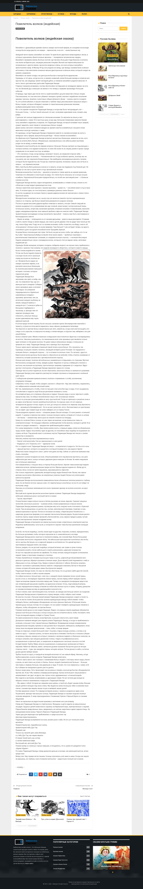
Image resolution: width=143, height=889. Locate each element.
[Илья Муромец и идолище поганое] (102, 78)
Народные (17, 14)
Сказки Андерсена (59, 868)
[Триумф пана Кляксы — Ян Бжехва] (27, 808)
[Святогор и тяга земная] (102, 68)
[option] (111, 859)
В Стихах (61, 14)
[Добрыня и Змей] (102, 98)
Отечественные (46, 14)
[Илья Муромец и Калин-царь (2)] (102, 88)
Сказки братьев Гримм (111, 862)
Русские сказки (58, 851)
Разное (84, 14)
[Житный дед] (113, 52)
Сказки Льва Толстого (60, 860)
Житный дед (113, 59)
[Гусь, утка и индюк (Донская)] (53, 808)
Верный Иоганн (111, 866)
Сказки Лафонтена (59, 856)
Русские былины (113, 55)
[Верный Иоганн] (111, 858)
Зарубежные (30, 14)
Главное (16, 789)
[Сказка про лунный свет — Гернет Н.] (78, 808)
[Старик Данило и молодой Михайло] (102, 107)
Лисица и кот (87, 789)
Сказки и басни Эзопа (60, 864)
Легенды (73, 14)
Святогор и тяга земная (116, 66)
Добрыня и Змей (114, 95)
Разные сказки (20, 28)
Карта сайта (29, 863)
